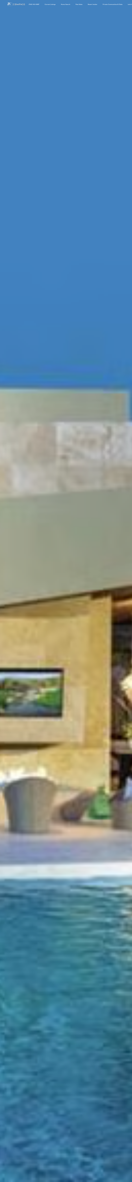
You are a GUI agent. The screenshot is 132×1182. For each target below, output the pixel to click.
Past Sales (79, 4)
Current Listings (50, 4)
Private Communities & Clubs (112, 4)
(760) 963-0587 (34, 4)
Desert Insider (92, 4)
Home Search (65, 4)
